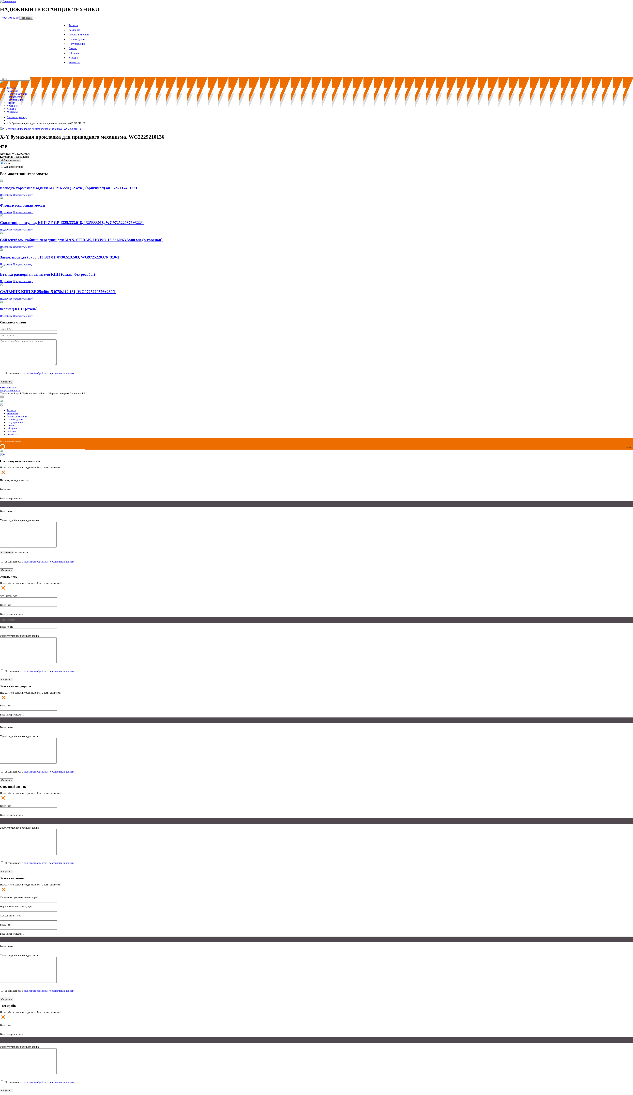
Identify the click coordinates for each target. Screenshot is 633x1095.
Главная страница (17, 117)
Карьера (73, 57)
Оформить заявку (23, 195)
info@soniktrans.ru (10, 390)
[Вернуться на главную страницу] (8, 1)
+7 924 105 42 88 (9, 17)
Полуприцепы (77, 43)
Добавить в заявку (10, 160)
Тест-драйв (26, 18)
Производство (77, 39)
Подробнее (6, 195)
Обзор (7, 163)
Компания (74, 30)
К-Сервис (74, 53)
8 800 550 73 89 (8, 387)
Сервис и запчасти (79, 34)
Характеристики (13, 166)
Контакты (74, 62)
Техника (73, 25)
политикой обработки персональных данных (49, 373)
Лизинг (73, 48)
